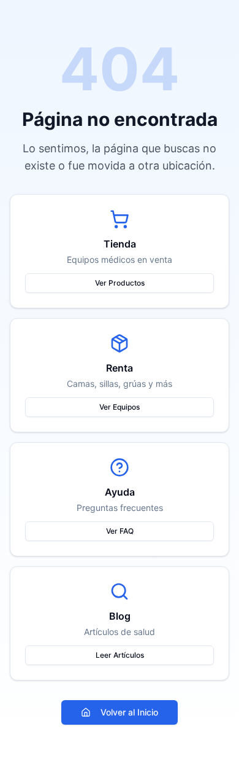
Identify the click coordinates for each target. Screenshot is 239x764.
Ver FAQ (120, 531)
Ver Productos (120, 282)
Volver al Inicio (129, 712)
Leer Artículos (120, 655)
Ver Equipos (119, 406)
